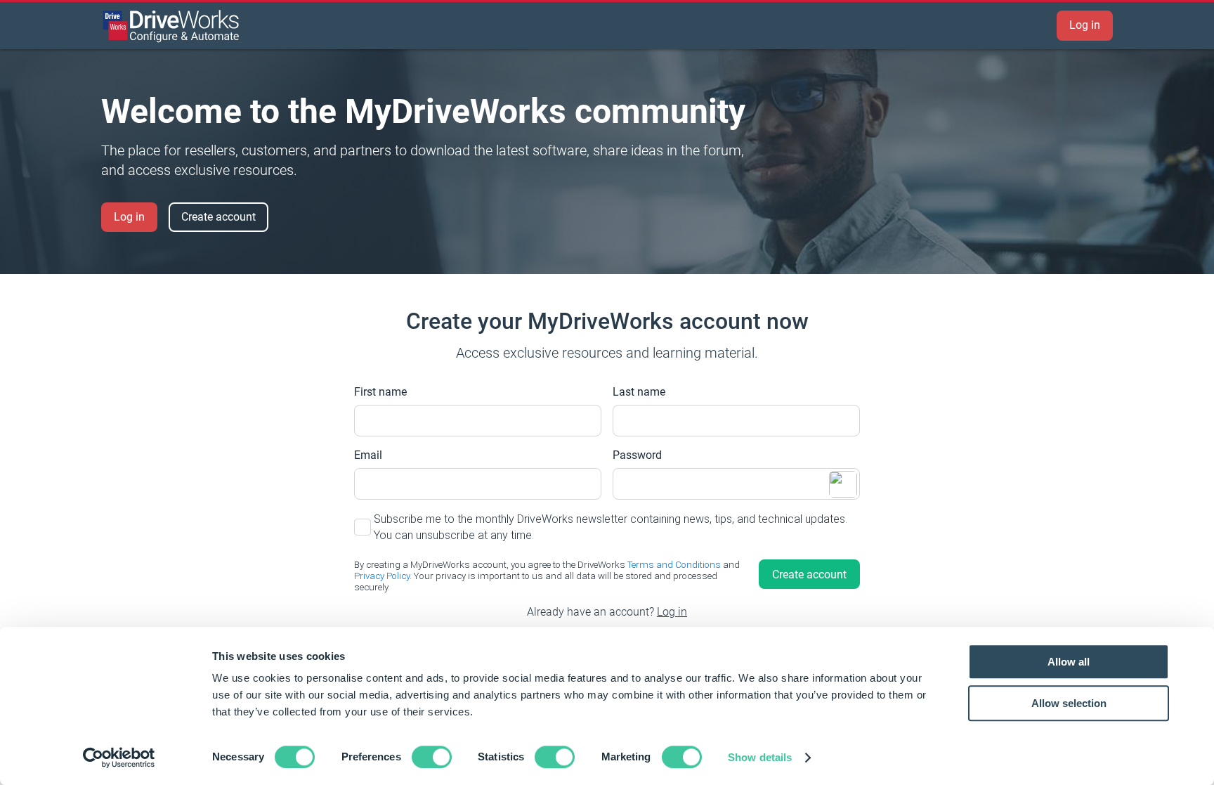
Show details (760, 757)
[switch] (432, 757)
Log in (1084, 25)
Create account (218, 216)
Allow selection (1069, 703)
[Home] (171, 26)
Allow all (1068, 662)
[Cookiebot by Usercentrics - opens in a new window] (119, 757)
